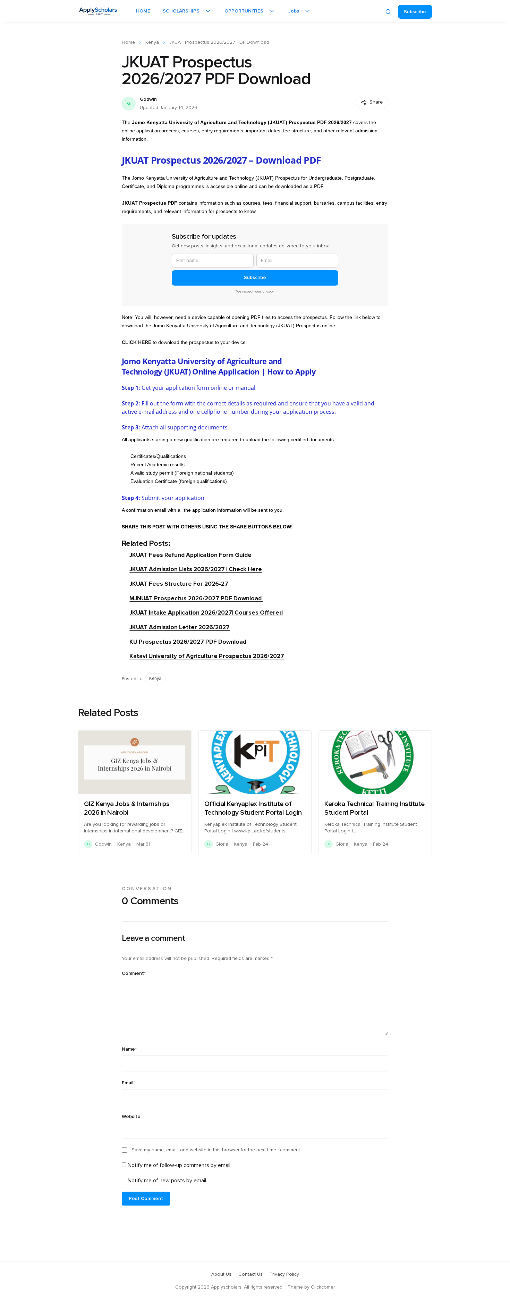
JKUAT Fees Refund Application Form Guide (190, 555)
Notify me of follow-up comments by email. (179, 1165)
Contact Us (250, 1274)
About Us (221, 1274)
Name (129, 1049)
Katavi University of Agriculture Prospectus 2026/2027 (206, 656)
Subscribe (415, 11)
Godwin (148, 99)
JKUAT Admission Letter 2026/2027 (179, 627)
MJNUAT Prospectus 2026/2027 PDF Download (196, 598)
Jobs (293, 11)
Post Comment (146, 1198)
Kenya (152, 42)
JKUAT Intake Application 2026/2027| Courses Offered (206, 612)
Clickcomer (323, 1287)
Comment (134, 973)
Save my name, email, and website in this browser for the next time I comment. (216, 1150)
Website (131, 1116)
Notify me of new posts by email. (167, 1180)
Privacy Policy (284, 1274)
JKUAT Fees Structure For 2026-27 (178, 583)
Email (128, 1082)
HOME (143, 11)
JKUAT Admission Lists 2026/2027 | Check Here (195, 569)
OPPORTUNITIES (243, 11)
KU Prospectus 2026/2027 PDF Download (187, 642)
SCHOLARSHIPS (181, 11)
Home (128, 42)
